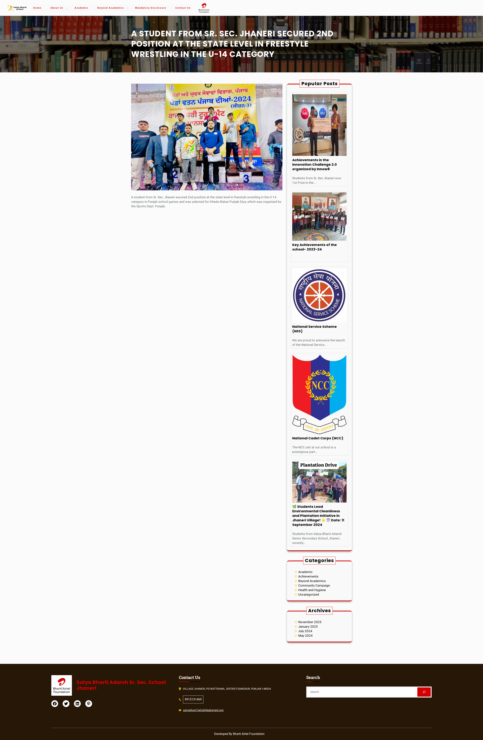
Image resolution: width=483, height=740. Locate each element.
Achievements (308, 576)
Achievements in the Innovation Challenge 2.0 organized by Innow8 (314, 164)
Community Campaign (314, 585)
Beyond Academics (312, 581)
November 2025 (309, 622)
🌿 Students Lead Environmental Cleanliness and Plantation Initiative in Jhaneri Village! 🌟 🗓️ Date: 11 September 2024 (318, 515)
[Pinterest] (88, 703)
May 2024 (305, 635)
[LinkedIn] (77, 703)
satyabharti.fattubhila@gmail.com (203, 710)
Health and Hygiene (312, 590)
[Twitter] (66, 703)
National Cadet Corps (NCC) (317, 438)
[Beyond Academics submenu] (127, 7)
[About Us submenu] (67, 7)
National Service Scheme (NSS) (314, 328)
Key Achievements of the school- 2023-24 (314, 247)
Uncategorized (308, 594)
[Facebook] (54, 703)
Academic (305, 572)
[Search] (424, 692)
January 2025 (308, 626)
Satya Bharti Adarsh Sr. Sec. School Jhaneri (121, 685)
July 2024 (305, 631)
